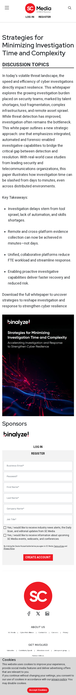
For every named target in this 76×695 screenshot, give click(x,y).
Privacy (65, 632)
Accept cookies (38, 690)
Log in (30, 16)
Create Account (38, 557)
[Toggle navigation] (7, 7)
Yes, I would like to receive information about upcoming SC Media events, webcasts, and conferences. (38, 537)
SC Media (11, 632)
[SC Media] (38, 8)
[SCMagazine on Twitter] (38, 613)
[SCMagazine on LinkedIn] (47, 613)
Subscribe (10, 650)
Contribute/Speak (25, 650)
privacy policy (59, 679)
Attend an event (43, 650)
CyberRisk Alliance (27, 632)
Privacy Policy (9, 549)
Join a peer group (60, 650)
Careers (54, 632)
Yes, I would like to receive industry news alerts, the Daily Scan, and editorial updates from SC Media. (39, 529)
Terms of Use (59, 546)
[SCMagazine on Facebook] (29, 613)
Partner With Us (38, 655)
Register (45, 16)
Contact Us (43, 632)
